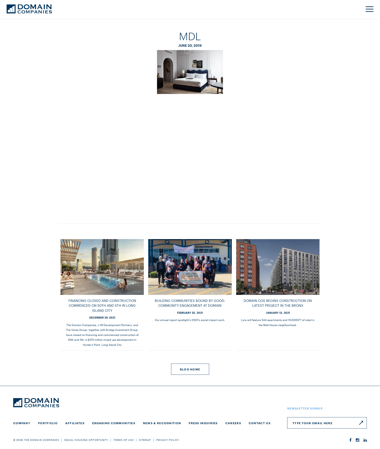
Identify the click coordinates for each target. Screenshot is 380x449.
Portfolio (48, 423)
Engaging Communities (113, 423)
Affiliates (74, 423)
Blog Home (190, 369)
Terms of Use (123, 440)
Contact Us (259, 423)
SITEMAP (145, 440)
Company (21, 423)
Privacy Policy (167, 440)
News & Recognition (162, 423)
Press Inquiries (203, 423)
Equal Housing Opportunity (86, 440)
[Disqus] (190, 154)
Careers (233, 423)
